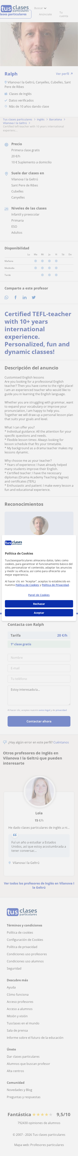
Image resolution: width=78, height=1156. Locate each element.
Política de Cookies (27, 585)
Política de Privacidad (55, 585)
